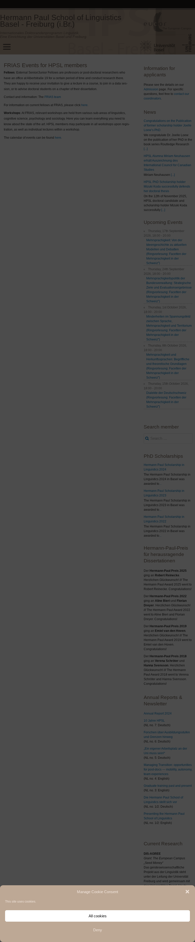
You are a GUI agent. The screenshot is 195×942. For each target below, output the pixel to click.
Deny (97, 930)
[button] (187, 891)
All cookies (98, 916)
